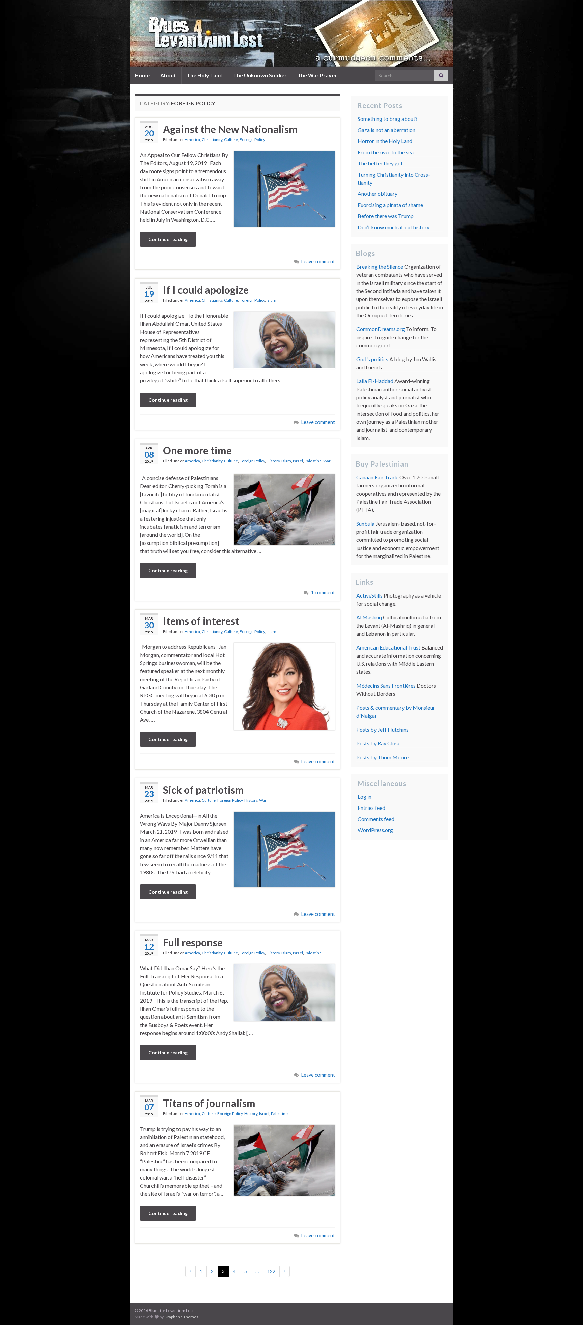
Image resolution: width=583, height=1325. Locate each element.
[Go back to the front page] (291, 33)
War (327, 460)
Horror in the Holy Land (385, 141)
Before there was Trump (386, 216)
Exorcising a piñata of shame (390, 205)
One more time (197, 450)
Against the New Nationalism (230, 129)
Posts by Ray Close (378, 743)
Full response (193, 942)
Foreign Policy (252, 139)
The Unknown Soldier (260, 75)
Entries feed (371, 807)
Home (142, 75)
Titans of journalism (209, 1103)
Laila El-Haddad (374, 381)
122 (271, 1271)
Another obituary (377, 193)
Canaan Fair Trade (377, 477)
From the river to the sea (386, 152)
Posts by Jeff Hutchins (382, 729)
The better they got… (382, 163)
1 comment (323, 592)
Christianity (212, 139)
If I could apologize (206, 290)
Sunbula (365, 523)
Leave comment (318, 261)
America (192, 139)
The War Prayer (317, 75)
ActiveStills (369, 595)
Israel (298, 460)
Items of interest (201, 621)
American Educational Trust (388, 647)
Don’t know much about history (393, 227)
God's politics (372, 359)
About (168, 75)
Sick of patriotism (203, 790)
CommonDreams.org (380, 329)
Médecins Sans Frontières (386, 685)
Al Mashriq (369, 617)
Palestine (313, 460)
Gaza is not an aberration (386, 130)
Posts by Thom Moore (382, 757)
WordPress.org (375, 830)
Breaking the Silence (379, 266)
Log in (364, 796)
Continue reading (168, 239)
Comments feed (376, 819)
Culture (231, 139)
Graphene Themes (181, 1316)
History (273, 460)
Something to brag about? (388, 118)
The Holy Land (205, 75)
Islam (271, 300)
